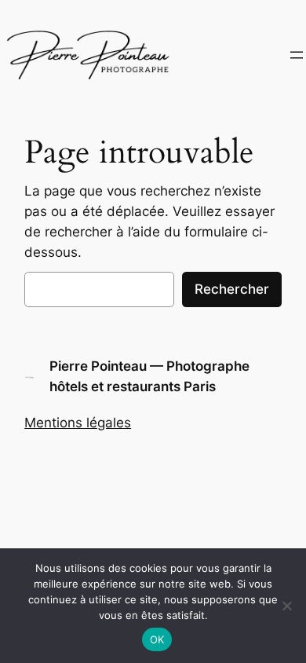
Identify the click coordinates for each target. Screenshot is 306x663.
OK (157, 639)
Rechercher (232, 289)
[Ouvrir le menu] (296, 55)
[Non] (286, 606)
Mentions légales (77, 422)
